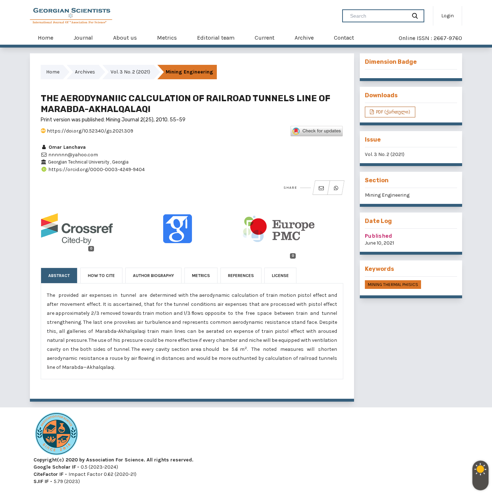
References (241, 275)
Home (45, 37)
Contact (344, 37)
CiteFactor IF (48, 474)
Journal (83, 37)
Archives (85, 72)
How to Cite (101, 275)
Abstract (59, 275)
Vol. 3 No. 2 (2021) (130, 72)
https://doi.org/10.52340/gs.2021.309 (89, 131)
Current (264, 37)
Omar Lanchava (66, 147)
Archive (304, 37)
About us (125, 37)
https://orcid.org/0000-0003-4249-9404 (96, 169)
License (280, 275)
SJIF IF (41, 481)
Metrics (167, 37)
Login (447, 16)
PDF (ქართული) (392, 112)
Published (378, 235)
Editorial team (215, 37)
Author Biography (153, 275)
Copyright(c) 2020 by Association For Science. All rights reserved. (113, 460)
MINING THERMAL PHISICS (393, 284)
